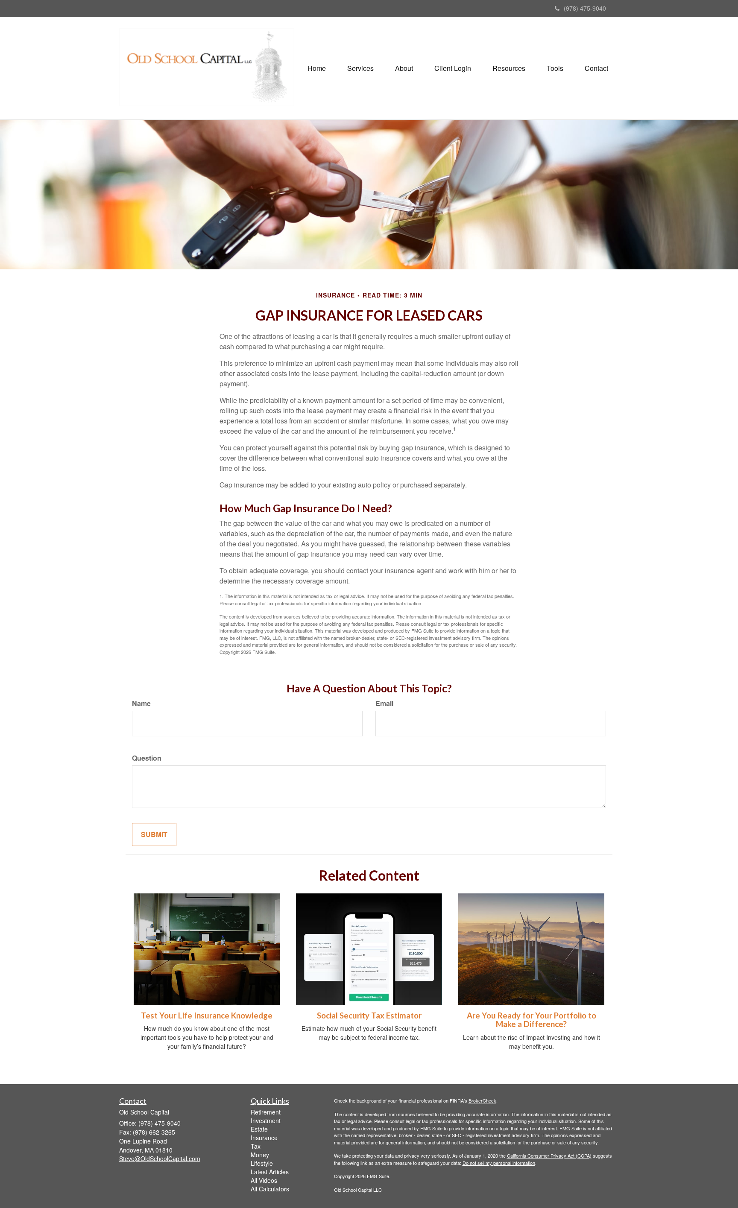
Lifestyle (262, 1163)
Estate (259, 1129)
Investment (266, 1120)
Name (141, 703)
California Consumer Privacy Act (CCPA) (549, 1155)
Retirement (266, 1112)
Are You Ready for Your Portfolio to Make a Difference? (531, 1020)
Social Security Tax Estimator (369, 1015)
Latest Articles (270, 1171)
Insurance (264, 1137)
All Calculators (270, 1189)
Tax (256, 1146)
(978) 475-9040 (585, 8)
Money (260, 1154)
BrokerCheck (482, 1100)
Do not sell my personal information (499, 1162)
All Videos (264, 1180)
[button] (360, 68)
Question (146, 758)
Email (384, 703)
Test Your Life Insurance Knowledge (206, 1015)
